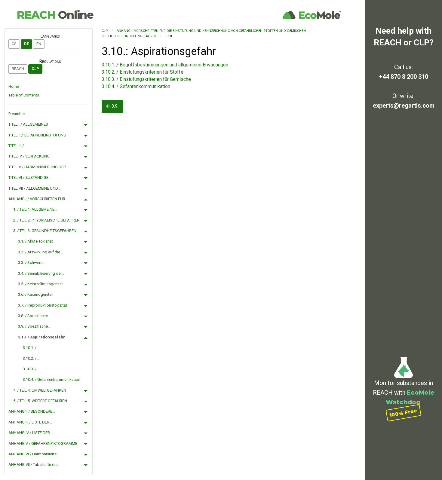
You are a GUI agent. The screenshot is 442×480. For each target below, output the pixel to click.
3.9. (114, 106)
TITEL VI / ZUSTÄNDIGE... (29, 177)
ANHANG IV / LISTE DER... (30, 432)
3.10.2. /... (31, 358)
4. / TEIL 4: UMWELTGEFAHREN (39, 390)
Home (13, 86)
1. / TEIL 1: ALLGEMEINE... (35, 209)
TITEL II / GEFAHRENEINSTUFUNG (37, 135)
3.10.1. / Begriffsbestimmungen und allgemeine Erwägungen (165, 65)
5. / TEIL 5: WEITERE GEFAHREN (40, 401)
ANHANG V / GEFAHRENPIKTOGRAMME (42, 443)
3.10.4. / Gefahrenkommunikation (51, 379)
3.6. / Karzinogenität (35, 294)
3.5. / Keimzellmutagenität (40, 284)
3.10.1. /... (31, 347)
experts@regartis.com (403, 105)
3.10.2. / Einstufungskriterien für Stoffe (142, 72)
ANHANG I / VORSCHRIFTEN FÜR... (38, 199)
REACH (55, 14)
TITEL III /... (17, 145)
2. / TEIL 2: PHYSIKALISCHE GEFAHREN (46, 220)
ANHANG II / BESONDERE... (31, 411)
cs (14, 43)
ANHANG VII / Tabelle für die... (34, 464)
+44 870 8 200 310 (403, 76)
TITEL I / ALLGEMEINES (28, 124)
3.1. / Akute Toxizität (35, 241)
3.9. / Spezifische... (34, 326)
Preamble (16, 114)
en (38, 43)
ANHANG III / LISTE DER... (30, 422)
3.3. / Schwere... (31, 262)
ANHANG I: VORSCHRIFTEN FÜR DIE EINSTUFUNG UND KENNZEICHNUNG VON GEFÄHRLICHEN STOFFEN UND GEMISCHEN (211, 31)
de (26, 43)
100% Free (403, 413)
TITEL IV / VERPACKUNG (29, 156)
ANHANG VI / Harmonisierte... (33, 454)
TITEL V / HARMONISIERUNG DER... (38, 167)
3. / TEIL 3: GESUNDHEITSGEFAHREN (44, 230)
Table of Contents (23, 95)
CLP (35, 68)
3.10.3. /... (31, 369)
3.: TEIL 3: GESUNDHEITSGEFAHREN (129, 36)
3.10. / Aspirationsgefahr (41, 337)
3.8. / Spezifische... (34, 315)
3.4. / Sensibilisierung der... (41, 273)
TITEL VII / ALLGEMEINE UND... (34, 188)
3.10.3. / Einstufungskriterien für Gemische (146, 79)
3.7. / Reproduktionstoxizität (42, 305)
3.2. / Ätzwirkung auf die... (40, 252)
